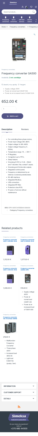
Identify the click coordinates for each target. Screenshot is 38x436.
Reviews (24, 129)
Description (7, 129)
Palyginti (23, 84)
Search (33, 11)
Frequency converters (5, 20)
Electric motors (29, 20)
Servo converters (13, 20)
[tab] (7, 130)
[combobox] (16, 11)
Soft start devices (21, 20)
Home (4, 27)
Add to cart (14, 116)
